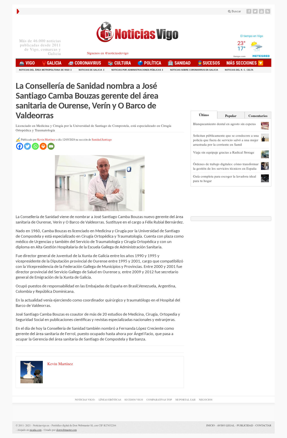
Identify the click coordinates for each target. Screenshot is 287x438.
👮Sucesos (208, 63)
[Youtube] (262, 11)
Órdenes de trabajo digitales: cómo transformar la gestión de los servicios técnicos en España (226, 166)
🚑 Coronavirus (84, 63)
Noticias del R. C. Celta (239, 70)
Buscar (236, 11)
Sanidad (96, 139)
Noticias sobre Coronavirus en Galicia (194, 70)
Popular (231, 115)
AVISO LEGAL (226, 425)
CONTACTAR (263, 425)
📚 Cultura (119, 63)
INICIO (210, 425)
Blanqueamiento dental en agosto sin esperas (224, 123)
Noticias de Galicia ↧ (92, 70)
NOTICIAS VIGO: (85, 399)
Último (204, 114)
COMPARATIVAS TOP (159, 399)
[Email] (51, 146)
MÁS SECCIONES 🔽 (244, 63)
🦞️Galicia (51, 63)
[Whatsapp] (35, 146)
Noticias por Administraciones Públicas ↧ (137, 70)
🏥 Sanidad (179, 63)
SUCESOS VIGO (133, 399)
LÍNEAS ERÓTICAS (110, 399)
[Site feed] (268, 11)
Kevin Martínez (46, 139)
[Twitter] (255, 11)
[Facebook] (249, 11)
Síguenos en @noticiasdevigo (107, 53)
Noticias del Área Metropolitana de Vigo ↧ (45, 70)
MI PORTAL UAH (185, 399)
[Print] (43, 146)
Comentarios (257, 115)
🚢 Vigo (27, 63)
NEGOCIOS (205, 399)
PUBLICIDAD (245, 425)
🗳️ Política (149, 63)
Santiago (107, 139)
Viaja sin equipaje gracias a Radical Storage (223, 152)
